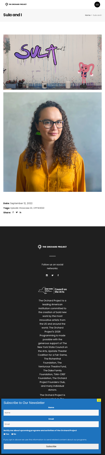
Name (51, 407)
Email (51, 419)
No (14, 434)
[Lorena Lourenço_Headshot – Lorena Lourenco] (52, 142)
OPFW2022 (38, 208)
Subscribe (51, 446)
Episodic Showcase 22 (21, 208)
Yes (7, 434)
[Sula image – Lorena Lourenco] (52, 62)
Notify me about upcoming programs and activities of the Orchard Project (40, 430)
